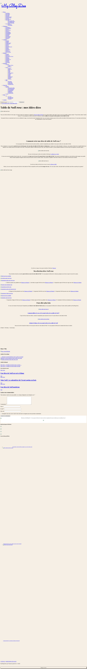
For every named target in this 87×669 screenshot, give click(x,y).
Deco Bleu (7, 42)
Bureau (9, 70)
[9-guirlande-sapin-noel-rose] (6, 297)
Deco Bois (7, 54)
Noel (6, 95)
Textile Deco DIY (10, 93)
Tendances (5, 26)
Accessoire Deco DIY (11, 87)
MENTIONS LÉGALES (11, 661)
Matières (4, 53)
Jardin (6, 80)
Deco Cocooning (8, 30)
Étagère (9, 75)
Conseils (4, 99)
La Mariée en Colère (55, 154)
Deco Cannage (8, 55)
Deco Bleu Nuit (8, 43)
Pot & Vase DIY (10, 92)
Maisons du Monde (25, 282)
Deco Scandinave (8, 36)
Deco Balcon (10, 24)
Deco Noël (9, 96)
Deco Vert (7, 50)
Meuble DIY (10, 91)
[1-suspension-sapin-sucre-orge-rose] (8, 280)
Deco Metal (7, 58)
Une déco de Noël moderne (10, 387)
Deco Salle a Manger (9, 16)
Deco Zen (7, 38)
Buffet (9, 69)
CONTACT (3, 661)
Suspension (9, 66)
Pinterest (54, 268)
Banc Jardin (10, 81)
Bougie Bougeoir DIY (11, 88)
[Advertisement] (43, 130)
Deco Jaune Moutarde (9, 46)
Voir (1, 376)
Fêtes (4, 94)
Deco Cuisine (7, 15)
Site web (2, 411)
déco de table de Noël (38, 114)
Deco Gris (7, 45)
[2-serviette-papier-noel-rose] (6, 278)
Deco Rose (7, 48)
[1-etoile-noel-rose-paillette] (6, 276)
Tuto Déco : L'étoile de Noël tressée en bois (10, 366)
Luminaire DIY (10, 90)
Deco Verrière (8, 62)
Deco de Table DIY (11, 89)
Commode (9, 73)
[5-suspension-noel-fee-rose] (6, 286)
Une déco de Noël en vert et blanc (12, 373)
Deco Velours (8, 61)
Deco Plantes (7, 60)
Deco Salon (7, 18)
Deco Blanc (7, 41)
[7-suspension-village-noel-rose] (7, 293)
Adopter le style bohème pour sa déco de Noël (12, 357)
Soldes (7, 79)
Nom (2, 406)
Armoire (9, 68)
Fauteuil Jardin (10, 82)
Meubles (7, 67)
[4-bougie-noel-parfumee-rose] (6, 284)
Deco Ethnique (8, 31)
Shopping (5, 63)
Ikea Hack (7, 86)
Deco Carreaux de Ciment (9, 56)
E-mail (2, 408)
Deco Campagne (8, 28)
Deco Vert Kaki (8, 51)
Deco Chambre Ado (11, 22)
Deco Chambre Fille (11, 20)
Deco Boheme (8, 27)
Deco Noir (7, 47)
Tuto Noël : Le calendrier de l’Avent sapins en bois (18, 380)
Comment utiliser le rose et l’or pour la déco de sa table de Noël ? (43, 313)
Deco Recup (7, 35)
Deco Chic (7, 29)
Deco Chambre (8, 13)
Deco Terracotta (8, 49)
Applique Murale (10, 65)
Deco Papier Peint (8, 59)
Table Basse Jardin (11, 84)
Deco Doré (7, 44)
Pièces (4, 12)
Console (9, 74)
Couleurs (5, 39)
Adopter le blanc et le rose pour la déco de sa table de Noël (43, 323)
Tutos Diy (5, 85)
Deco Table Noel (10, 98)
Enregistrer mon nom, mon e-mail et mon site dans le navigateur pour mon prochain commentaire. (21, 413)
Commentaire (4, 404)
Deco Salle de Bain (8, 17)
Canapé (9, 71)
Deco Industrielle (8, 32)
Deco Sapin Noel (10, 97)
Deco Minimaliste (8, 33)
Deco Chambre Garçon (11, 21)
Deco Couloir (8, 14)
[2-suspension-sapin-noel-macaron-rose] (8, 289)
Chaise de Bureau (10, 72)
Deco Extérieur (8, 23)
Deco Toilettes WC (8, 19)
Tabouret (9, 78)
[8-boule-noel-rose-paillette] (6, 295)
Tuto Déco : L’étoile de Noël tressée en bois (11, 365)
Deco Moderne (8, 34)
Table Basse (10, 77)
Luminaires (7, 64)
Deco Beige (7, 40)
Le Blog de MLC (53, 164)
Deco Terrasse (10, 25)
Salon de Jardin (10, 83)
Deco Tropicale (8, 37)
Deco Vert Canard (8, 52)
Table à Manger (10, 76)
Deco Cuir (7, 57)
